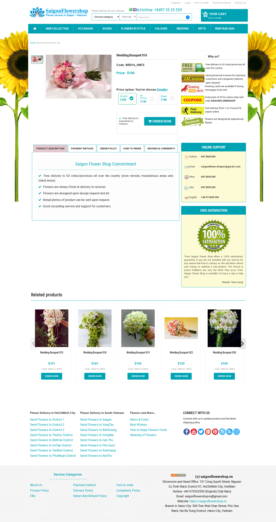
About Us (36, 485)
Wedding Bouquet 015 (51, 352)
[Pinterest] (200, 431)
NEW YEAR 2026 (224, 28)
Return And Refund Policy (90, 496)
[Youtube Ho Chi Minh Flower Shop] (193, 431)
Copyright (122, 496)
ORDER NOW (161, 121)
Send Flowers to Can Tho (96, 440)
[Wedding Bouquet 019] (138, 328)
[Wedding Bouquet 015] (51, 328)
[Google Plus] (208, 431)
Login (187, 2)
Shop (33, 43)
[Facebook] (186, 431)
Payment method (221, 2)
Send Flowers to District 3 (47, 430)
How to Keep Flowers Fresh (148, 430)
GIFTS (202, 28)
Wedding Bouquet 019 (138, 352)
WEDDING (183, 28)
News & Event (139, 419)
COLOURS (161, 28)
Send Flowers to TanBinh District (51, 450)
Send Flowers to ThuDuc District (51, 435)
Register (176, 2)
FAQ (32, 496)
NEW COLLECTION (57, 28)
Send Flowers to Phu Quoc (97, 445)
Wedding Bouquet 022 (181, 352)
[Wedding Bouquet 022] (181, 328)
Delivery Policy (83, 490)
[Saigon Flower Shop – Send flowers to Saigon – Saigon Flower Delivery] (59, 11)
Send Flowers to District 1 (47, 419)
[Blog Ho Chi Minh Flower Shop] (222, 431)
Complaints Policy (128, 490)
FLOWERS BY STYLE (133, 28)
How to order (201, 2)
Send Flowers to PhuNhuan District (53, 455)
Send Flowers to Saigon (96, 419)
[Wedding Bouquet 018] (95, 328)
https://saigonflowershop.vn (208, 501)
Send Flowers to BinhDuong (98, 430)
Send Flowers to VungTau (97, 424)
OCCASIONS (85, 28)
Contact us (240, 2)
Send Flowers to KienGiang (98, 450)
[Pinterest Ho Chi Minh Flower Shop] (215, 431)
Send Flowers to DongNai (97, 435)
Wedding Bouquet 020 (224, 352)
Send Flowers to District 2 (47, 424)
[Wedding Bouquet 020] (224, 328)
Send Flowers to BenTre (96, 455)
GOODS (107, 28)
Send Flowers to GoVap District (50, 445)
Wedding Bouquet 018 (94, 352)
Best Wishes (138, 424)
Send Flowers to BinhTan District (51, 440)
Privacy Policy (39, 490)
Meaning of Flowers (143, 435)
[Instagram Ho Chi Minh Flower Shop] (236, 431)
